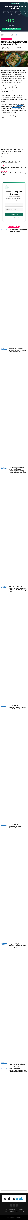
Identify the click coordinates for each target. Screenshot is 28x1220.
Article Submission (10, 1209)
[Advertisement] (14, 134)
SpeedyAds (20, 1209)
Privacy (18, 1211)
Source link (4, 157)
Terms (23, 1211)
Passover (4, 162)
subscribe (23, 110)
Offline (18, 161)
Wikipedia (4, 118)
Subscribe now (14, 214)
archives (20, 105)
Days (13, 161)
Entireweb (6, 49)
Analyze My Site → (11, 29)
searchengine (13, 162)
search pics (12, 108)
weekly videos (16, 107)
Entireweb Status (9, 1211)
